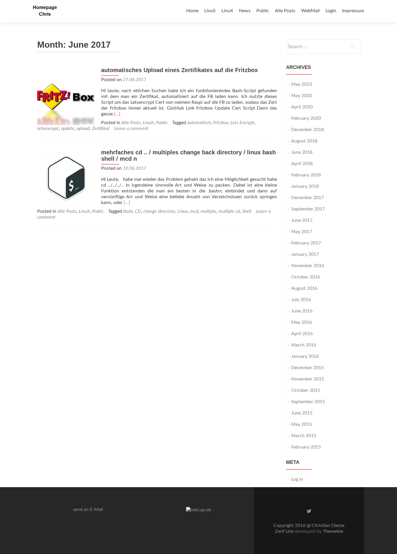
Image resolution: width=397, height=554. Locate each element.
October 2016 (305, 277)
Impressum (353, 10)
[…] (117, 114)
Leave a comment (131, 128)
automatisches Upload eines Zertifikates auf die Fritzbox (179, 70)
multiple (208, 211)
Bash (128, 211)
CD (138, 211)
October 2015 (305, 390)
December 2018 (307, 129)
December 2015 (307, 367)
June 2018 (301, 152)
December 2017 (307, 197)
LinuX (227, 10)
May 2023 (301, 84)
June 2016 (301, 311)
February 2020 (306, 118)
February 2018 (306, 175)
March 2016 (303, 345)
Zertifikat (101, 128)
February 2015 (306, 447)
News (245, 10)
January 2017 (305, 254)
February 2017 (306, 243)
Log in (297, 479)
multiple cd (229, 211)
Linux (183, 211)
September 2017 (308, 209)
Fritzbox (220, 122)
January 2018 (305, 186)
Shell (246, 211)
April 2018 (302, 163)
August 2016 (304, 288)
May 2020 (301, 95)
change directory (159, 211)
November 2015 (307, 379)
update (67, 128)
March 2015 (303, 435)
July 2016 (301, 299)
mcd (194, 211)
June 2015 (301, 413)
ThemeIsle (333, 531)
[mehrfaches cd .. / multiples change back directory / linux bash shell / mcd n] (66, 178)
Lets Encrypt (242, 122)
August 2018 (304, 141)
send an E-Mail (88, 509)
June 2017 (301, 220)
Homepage (45, 7)
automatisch (199, 122)
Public (262, 10)
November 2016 (307, 265)
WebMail (310, 10)
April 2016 (302, 333)
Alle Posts (285, 10)
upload (83, 128)
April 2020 (302, 107)
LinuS (210, 10)
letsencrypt (48, 128)
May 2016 (301, 322)
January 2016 (305, 356)
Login (331, 10)
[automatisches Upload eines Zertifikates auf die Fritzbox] (66, 95)
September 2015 (308, 401)
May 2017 (301, 231)
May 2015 (301, 424)
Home (192, 10)
